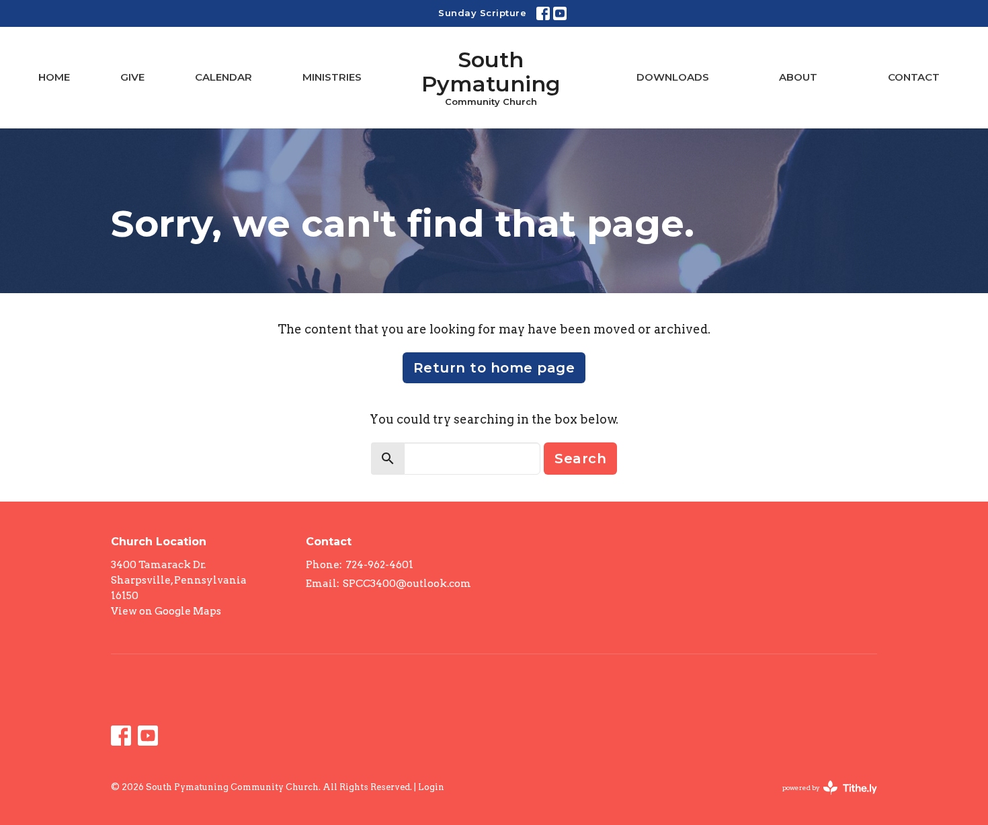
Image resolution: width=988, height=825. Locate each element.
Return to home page (494, 368)
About (798, 77)
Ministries (332, 77)
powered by (822, 799)
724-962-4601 (379, 565)
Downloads (672, 77)
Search (580, 458)
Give (132, 77)
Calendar (223, 77)
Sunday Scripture (482, 12)
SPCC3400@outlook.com (407, 584)
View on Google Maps (166, 611)
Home (54, 77)
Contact (914, 77)
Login (431, 787)
